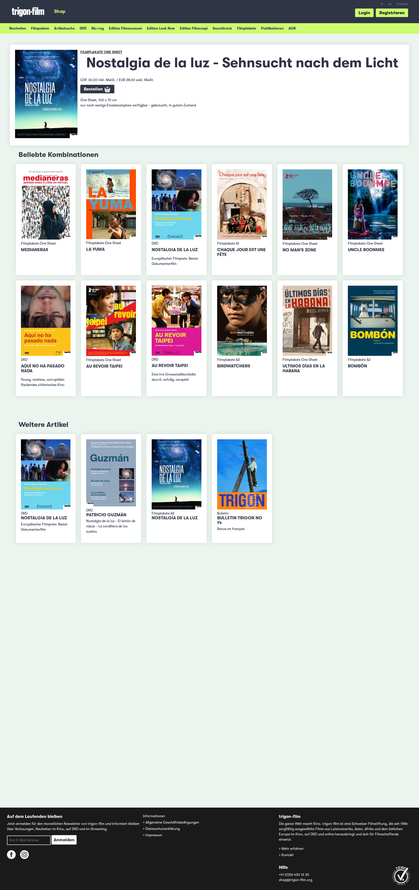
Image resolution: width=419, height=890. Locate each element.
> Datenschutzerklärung (161, 829)
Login (364, 12)
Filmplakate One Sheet (101, 52)
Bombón (357, 366)
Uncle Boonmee (366, 249)
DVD (83, 28)
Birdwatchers (233, 366)
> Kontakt (286, 855)
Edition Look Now (161, 28)
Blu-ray (97, 28)
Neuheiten (17, 28)
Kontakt (402, 4)
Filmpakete (40, 28)
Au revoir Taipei (104, 366)
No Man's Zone (299, 249)
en (390, 4)
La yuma (95, 249)
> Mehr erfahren (291, 849)
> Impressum (152, 835)
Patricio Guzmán (106, 514)
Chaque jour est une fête (241, 252)
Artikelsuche (64, 28)
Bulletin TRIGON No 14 (239, 520)
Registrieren (392, 12)
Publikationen (272, 28)
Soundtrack (222, 28)
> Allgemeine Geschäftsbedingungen (171, 822)
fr (382, 4)
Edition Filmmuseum (125, 28)
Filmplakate (246, 28)
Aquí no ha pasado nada (42, 368)
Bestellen (94, 89)
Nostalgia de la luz (175, 249)
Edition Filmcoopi (194, 28)
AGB (292, 28)
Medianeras (34, 249)
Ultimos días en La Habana (304, 368)
